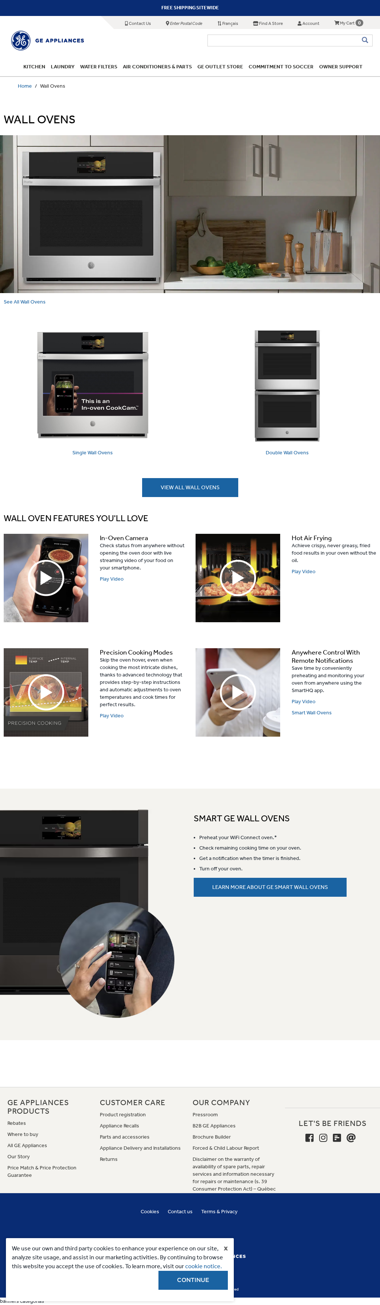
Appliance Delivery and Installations (140, 1148)
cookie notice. (203, 1266)
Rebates (16, 1123)
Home (25, 86)
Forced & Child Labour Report (226, 1148)
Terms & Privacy (219, 1211)
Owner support (341, 67)
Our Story (18, 1156)
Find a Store (270, 23)
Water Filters (98, 67)
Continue (193, 1280)
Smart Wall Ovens (312, 713)
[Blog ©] (337, 1138)
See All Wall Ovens (25, 302)
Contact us (180, 1211)
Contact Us (139, 23)
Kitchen (34, 67)
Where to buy (22, 1134)
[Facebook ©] (309, 1138)
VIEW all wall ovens (190, 487)
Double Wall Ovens (287, 452)
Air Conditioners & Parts (157, 67)
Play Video (112, 579)
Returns (109, 1159)
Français (230, 23)
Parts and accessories (125, 1137)
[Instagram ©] (323, 1138)
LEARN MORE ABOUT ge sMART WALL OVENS (270, 887)
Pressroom (205, 1114)
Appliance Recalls (119, 1126)
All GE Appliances (27, 1145)
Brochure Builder (212, 1137)
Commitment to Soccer (281, 67)
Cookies (150, 1211)
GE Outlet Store (220, 67)
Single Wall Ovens (92, 452)
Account (311, 23)
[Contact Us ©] (351, 1138)
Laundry (63, 67)
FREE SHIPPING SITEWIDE (190, 7)
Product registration (123, 1114)
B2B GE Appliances (214, 1126)
